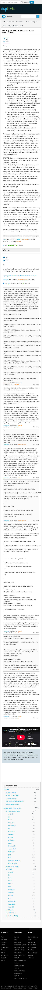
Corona (10, 837)
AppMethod (12, 849)
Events (3, 952)
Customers (4, 947)
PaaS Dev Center (19, 970)
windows (6, 236)
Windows (11, 823)
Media (3, 945)
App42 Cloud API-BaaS (13, 811)
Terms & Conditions (19, 988)
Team (2, 937)
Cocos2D (11, 907)
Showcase (17, 942)
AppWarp (18, 239)
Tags (27, 22)
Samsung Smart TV (14, 860)
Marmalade (12, 846)
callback (19, 236)
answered (6, 279)
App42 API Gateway (12, 916)
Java (9, 855)
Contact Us (4, 955)
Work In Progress (11, 798)
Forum (9, 16)
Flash (10, 843)
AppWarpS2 (9, 910)
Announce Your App (12, 795)
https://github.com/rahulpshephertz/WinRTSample (20, 276)
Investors (4, 939)
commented (6, 382)
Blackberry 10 (12, 863)
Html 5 (10, 884)
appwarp (12, 236)
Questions (10, 22)
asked (4, 239)
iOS (9, 817)
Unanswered (20, 22)
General (6, 790)
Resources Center (20, 945)
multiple (36, 236)
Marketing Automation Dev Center (19, 955)
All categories (10, 786)
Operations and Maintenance (15, 801)
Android (10, 814)
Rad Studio (11, 852)
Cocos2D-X (11, 831)
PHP (9, 858)
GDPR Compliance (20, 978)
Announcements (11, 792)
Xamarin (11, 834)
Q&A (3, 22)
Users (4, 26)
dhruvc (19, 669)
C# (9, 828)
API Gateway (32, 947)
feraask (25, 239)
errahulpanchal (22, 279)
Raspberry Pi (12, 826)
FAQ (21, 26)
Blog (16, 939)
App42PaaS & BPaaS (12, 866)
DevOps (30, 957)
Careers (3, 950)
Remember (26, 2)
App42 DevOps (10, 913)
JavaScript (11, 840)
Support (3, 957)
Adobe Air (11, 889)
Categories (34, 22)
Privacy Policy (33, 988)
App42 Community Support (13, 808)
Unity (10, 820)
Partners (3, 942)
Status (3, 960)
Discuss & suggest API (12, 804)
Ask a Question (13, 26)
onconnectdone (28, 236)
